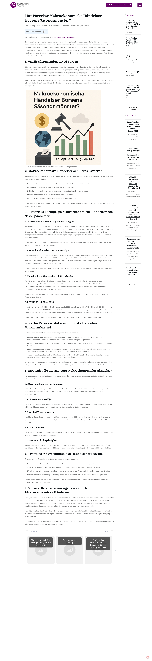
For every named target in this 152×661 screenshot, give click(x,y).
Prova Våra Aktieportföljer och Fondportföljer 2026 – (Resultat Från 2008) (133, 24)
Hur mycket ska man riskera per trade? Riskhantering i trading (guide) (133, 243)
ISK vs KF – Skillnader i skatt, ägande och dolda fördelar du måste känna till (133, 182)
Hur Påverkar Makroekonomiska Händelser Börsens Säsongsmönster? (98, 544)
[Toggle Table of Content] (44, 31)
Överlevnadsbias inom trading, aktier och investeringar (133, 271)
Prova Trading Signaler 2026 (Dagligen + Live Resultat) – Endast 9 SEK (133, 42)
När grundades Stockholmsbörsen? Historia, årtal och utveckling (133, 59)
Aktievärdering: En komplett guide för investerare (133, 74)
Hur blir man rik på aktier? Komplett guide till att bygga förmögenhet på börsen (133, 90)
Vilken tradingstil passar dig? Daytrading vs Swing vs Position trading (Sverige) (133, 212)
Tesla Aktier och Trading (70, 541)
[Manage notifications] (147, 657)
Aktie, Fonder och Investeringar (63, 37)
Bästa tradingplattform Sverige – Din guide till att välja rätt (41, 542)
